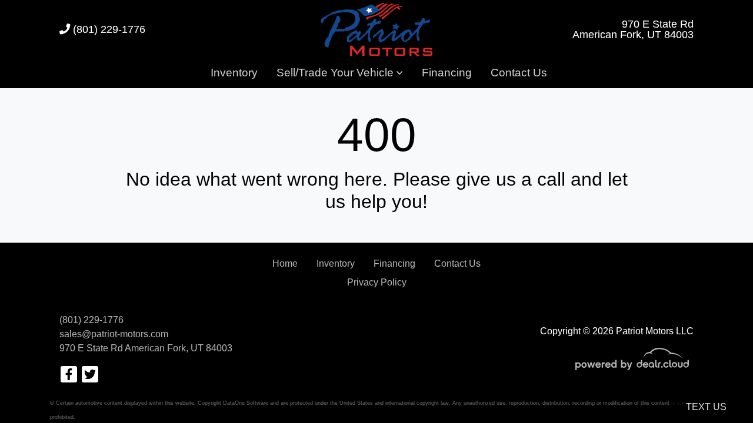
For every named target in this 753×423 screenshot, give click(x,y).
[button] (339, 73)
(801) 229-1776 (107, 29)
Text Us (706, 407)
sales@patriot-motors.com (113, 334)
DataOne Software (245, 403)
